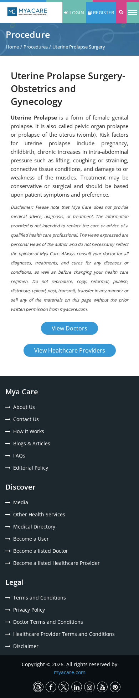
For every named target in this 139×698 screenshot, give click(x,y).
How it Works (28, 431)
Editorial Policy (30, 467)
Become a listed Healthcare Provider (56, 563)
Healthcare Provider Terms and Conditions (64, 634)
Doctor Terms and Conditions (48, 621)
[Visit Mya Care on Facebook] (51, 687)
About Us (24, 407)
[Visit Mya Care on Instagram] (89, 687)
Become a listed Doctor (40, 550)
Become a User (31, 538)
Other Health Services (39, 514)
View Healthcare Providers (69, 350)
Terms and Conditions (39, 597)
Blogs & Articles (31, 443)
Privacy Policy (29, 609)
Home (12, 47)
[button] (121, 12)
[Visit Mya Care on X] (63, 687)
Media (20, 502)
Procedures (36, 47)
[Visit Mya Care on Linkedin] (76, 687)
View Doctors (69, 328)
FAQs (19, 455)
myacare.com (70, 672)
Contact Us (26, 419)
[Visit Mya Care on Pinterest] (115, 687)
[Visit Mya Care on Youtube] (102, 687)
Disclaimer (25, 646)
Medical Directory (34, 526)
